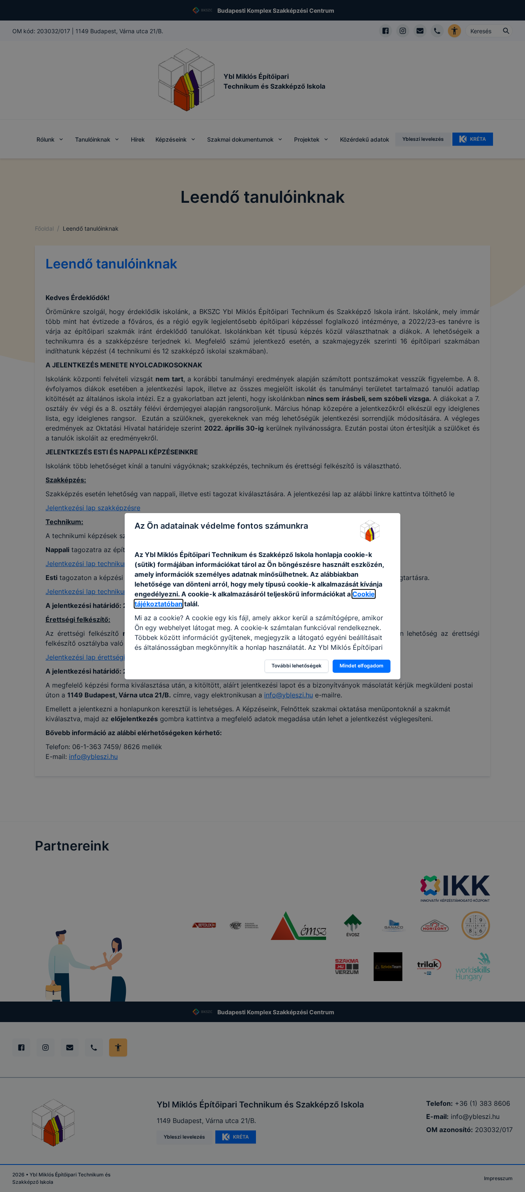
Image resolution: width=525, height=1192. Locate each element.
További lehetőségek (297, 665)
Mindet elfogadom (361, 665)
